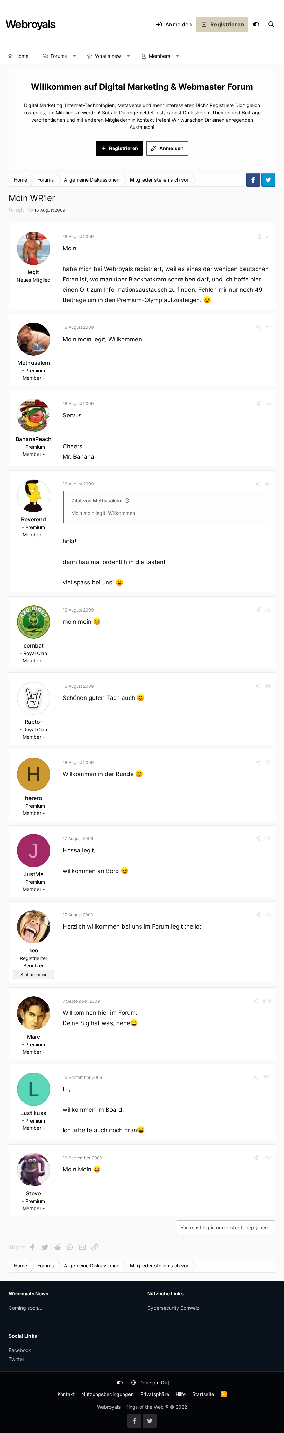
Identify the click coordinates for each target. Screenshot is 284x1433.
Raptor (33, 721)
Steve (33, 1193)
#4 (268, 484)
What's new (108, 56)
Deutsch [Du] (153, 1383)
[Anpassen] (256, 24)
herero (33, 797)
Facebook (20, 1350)
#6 (268, 686)
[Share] (258, 236)
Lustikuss (33, 1112)
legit (19, 210)
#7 (268, 762)
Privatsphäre (154, 1394)
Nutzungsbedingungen (107, 1394)
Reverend (33, 519)
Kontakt (66, 1394)
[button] (74, 56)
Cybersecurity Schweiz (173, 1308)
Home (21, 56)
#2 (268, 327)
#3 (268, 403)
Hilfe (181, 1394)
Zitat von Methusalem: (96, 500)
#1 (268, 236)
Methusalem (33, 362)
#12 (267, 1157)
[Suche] (271, 24)
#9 (268, 914)
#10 (267, 1001)
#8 (268, 838)
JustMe (33, 874)
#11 (267, 1077)
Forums (59, 56)
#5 (268, 610)
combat (34, 645)
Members (159, 56)
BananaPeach (34, 439)
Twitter (16, 1359)
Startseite (203, 1394)
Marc (33, 1036)
